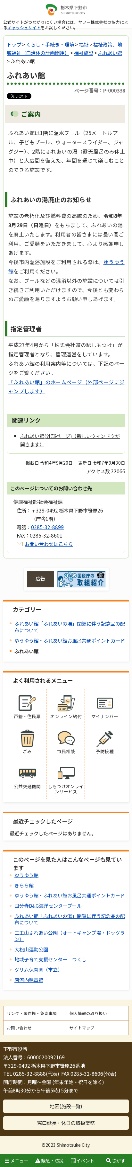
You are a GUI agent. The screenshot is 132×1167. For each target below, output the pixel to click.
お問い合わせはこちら (49, 543)
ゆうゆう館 (26, 875)
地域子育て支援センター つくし (50, 959)
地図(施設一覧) (66, 1105)
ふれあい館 (110, 52)
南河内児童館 (28, 979)
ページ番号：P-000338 (99, 90)
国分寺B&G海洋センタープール (48, 905)
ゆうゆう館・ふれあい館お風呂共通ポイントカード (69, 640)
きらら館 (24, 885)
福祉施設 (83, 52)
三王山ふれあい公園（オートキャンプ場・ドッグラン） (69, 935)
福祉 (83, 44)
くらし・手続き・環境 (50, 44)
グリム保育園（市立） (38, 969)
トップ (14, 44)
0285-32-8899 (47, 526)
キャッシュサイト (24, 27)
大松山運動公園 (31, 949)
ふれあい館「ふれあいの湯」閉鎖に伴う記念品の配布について (69, 627)
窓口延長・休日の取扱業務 (66, 1122)
